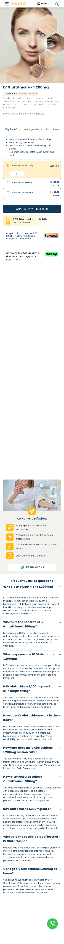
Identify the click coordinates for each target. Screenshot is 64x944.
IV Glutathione (10, 633)
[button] (52, 923)
